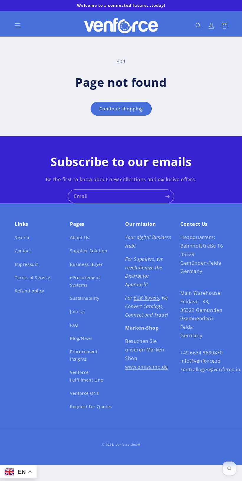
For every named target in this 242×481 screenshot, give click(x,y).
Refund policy (29, 291)
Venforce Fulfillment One (86, 375)
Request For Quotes (91, 406)
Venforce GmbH (128, 444)
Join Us (77, 311)
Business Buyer (86, 264)
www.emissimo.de (146, 367)
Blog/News (81, 338)
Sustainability (84, 298)
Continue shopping (121, 109)
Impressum (27, 264)
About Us (79, 237)
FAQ (74, 325)
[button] (17, 25)
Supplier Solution (88, 250)
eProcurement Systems (85, 281)
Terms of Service (32, 277)
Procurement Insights (84, 355)
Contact (23, 250)
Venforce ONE (84, 393)
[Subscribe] (167, 196)
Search (22, 237)
